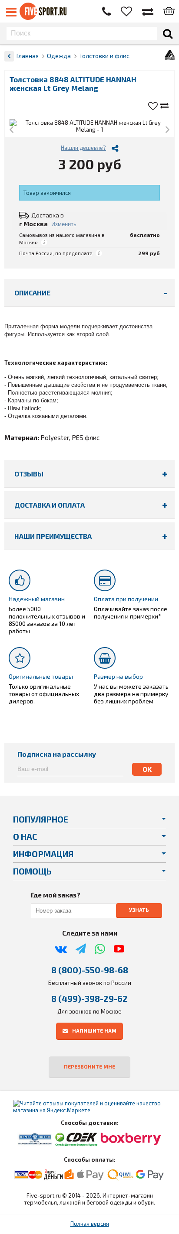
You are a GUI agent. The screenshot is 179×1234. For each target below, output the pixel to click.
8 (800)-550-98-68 (89, 970)
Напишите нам (94, 1030)
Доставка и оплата (49, 505)
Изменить (63, 224)
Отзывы (28, 474)
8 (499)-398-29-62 (89, 998)
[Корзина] (169, 11)
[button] (11, 130)
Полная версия (89, 1223)
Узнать (139, 910)
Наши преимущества (53, 536)
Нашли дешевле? (83, 147)
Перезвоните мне (89, 1066)
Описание (32, 292)
